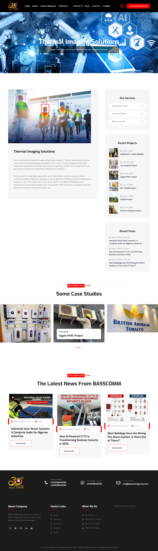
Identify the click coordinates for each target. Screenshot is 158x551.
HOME (27, 6)
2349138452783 (94, 484)
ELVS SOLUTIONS (119, 114)
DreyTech (114, 547)
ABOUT (35, 6)
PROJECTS (78, 6)
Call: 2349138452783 (138, 6)
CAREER (106, 6)
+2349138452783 (58, 482)
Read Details (21, 443)
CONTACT (96, 6)
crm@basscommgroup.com (135, 484)
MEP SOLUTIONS (118, 121)
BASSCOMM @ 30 (48, 6)
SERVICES (63, 6)
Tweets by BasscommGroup (124, 506)
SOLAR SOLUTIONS (119, 106)
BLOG (87, 6)
